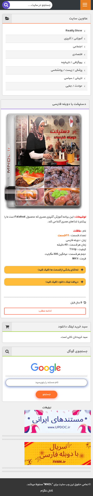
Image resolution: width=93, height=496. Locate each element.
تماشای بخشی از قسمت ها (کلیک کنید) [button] (58, 270)
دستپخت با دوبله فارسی (69, 104)
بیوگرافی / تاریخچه (71, 62)
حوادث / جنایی (73, 86)
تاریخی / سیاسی (73, 78)
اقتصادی (77, 54)
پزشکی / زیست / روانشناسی (66, 70)
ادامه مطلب (44, 311)
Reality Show (74, 31)
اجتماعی (77, 46)
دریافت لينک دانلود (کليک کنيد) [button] (61, 282)
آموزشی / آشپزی (73, 38)
